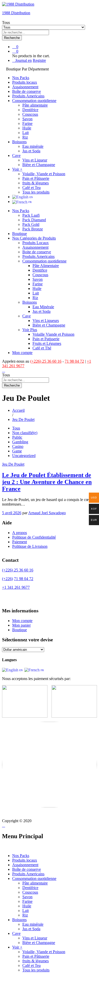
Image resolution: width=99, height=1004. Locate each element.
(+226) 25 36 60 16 (45, 361)
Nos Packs (20, 78)
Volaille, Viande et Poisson (43, 174)
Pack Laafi (31, 215)
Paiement (19, 542)
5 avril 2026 (11, 513)
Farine (27, 123)
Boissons (19, 920)
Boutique (19, 233)
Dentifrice (30, 110)
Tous (16, 428)
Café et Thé (41, 348)
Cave (16, 933)
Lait (25, 132)
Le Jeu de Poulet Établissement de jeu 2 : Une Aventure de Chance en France (47, 482)
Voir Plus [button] (29, 330)
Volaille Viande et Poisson (53, 334)
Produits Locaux (35, 243)
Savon (27, 119)
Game (17, 451)
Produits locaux (24, 82)
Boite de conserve (36, 252)
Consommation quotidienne (34, 878)
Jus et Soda (31, 151)
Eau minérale (32, 146)
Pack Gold (30, 224)
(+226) (7, 579)
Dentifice (39, 270)
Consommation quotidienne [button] (34, 100)
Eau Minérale (43, 307)
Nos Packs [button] (20, 211)
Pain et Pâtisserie (35, 178)
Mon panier (21, 625)
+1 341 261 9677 (16, 587)
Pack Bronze (32, 229)
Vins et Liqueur (34, 160)
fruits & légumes (35, 183)
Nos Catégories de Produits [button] (34, 238)
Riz (25, 137)
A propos (19, 532)
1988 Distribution (16, 13)
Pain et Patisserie (45, 339)
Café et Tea (31, 187)
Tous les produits (36, 192)
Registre (39, 60)
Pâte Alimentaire (45, 265)
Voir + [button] (17, 169)
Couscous (30, 114)
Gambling (20, 442)
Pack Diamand (34, 220)
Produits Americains (28, 96)
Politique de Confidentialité (34, 537)
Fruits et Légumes (46, 343)
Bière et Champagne (38, 165)
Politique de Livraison (29, 546)
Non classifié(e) (24, 433)
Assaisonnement (25, 87)
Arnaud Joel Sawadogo (47, 513)
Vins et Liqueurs (45, 320)
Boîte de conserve (26, 91)
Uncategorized (24, 455)
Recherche (12, 38)
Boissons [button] (19, 142)
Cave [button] (16, 155)
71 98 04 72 (74, 361)
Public (17, 437)
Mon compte (22, 352)
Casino (17, 446)
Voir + (17, 947)
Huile (26, 128)
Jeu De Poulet (13, 464)
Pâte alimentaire (35, 105)
